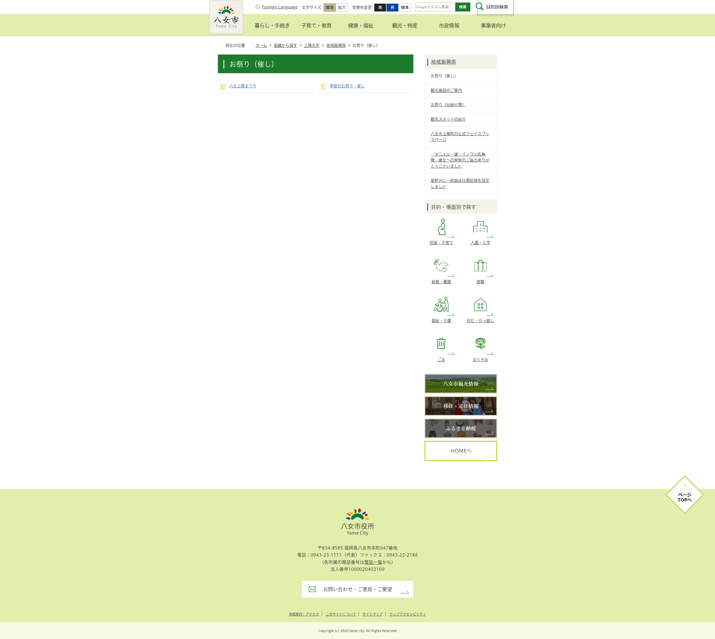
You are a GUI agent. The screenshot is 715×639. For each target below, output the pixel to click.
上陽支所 (312, 45)
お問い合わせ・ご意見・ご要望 (357, 589)
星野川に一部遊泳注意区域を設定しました (460, 183)
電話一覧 (373, 562)
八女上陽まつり (242, 86)
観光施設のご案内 (446, 90)
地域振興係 (336, 45)
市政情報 (449, 25)
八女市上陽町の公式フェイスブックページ (460, 137)
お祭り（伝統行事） (448, 105)
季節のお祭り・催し (347, 86)
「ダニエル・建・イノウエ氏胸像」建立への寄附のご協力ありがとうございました (460, 160)
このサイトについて (341, 614)
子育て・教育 (316, 25)
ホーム (261, 45)
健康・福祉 (360, 25)
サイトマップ (373, 614)
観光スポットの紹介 (448, 119)
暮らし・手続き (272, 25)
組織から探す (285, 45)
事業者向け (493, 25)
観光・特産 (404, 25)
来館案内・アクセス (304, 614)
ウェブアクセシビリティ (407, 614)
